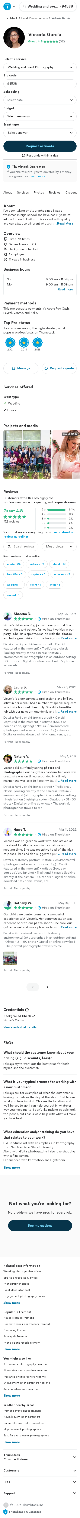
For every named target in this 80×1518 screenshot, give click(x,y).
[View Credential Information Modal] (26, 1010)
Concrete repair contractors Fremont (26, 1324)
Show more (11, 1303)
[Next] (47, 987)
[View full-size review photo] (10, 958)
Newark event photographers (21, 1416)
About (7, 192)
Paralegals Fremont (15, 1336)
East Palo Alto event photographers (26, 1435)
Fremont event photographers (22, 1410)
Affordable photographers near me (25, 1370)
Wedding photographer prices (22, 1271)
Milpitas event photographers (22, 1429)
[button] (14, 37)
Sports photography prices (20, 1277)
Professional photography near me (25, 1364)
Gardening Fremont (15, 1330)
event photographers (34, 18)
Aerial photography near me (20, 1389)
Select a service (14, 59)
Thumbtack (10, 18)
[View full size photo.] (27, 454)
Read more (65, 289)
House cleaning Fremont (18, 1317)
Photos (39, 192)
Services (23, 192)
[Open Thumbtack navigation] (9, 6)
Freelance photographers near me (24, 1376)
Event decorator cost (16, 1290)
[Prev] (32, 987)
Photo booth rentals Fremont (22, 1342)
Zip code (9, 75)
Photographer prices (16, 1283)
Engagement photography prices (24, 1296)
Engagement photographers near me (26, 1382)
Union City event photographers (23, 1423)
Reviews (54, 192)
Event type (11, 124)
